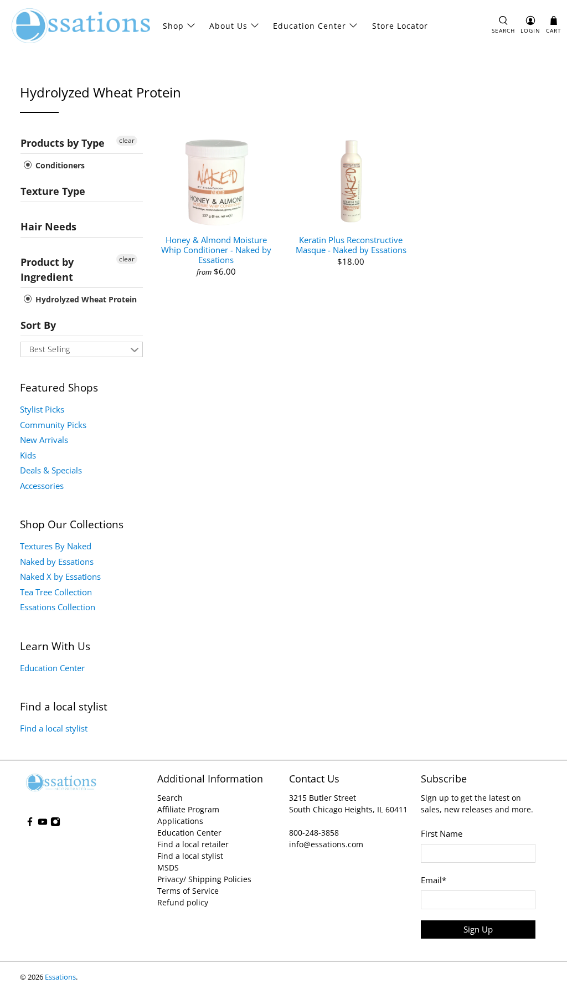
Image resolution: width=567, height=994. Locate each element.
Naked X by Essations (60, 576)
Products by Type (62, 143)
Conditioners (59, 165)
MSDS (168, 867)
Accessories (42, 485)
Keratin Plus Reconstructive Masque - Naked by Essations (351, 244)
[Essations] (81, 25)
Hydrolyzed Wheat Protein (85, 299)
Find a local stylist (53, 728)
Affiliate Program (188, 809)
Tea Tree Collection (56, 592)
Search (170, 797)
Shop (173, 25)
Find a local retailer (193, 844)
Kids (28, 455)
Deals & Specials (51, 470)
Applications (180, 821)
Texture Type (52, 191)
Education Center (309, 25)
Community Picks (53, 424)
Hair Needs (48, 226)
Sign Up (478, 929)
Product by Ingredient (47, 269)
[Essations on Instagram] (55, 823)
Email (433, 879)
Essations (60, 977)
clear (127, 140)
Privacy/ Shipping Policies (204, 879)
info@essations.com (326, 844)
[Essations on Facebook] (30, 823)
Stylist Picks (42, 409)
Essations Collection (57, 606)
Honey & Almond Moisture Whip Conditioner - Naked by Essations (216, 249)
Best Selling (49, 349)
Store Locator (400, 25)
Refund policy (182, 902)
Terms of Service (188, 890)
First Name (441, 833)
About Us (228, 25)
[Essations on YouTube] (43, 823)
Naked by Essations (57, 561)
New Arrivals (44, 439)
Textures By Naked (55, 546)
